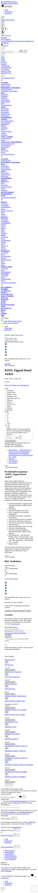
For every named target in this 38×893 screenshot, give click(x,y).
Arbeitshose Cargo (10, 727)
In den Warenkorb (10, 441)
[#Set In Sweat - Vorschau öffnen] (7, 662)
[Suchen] (4, 28)
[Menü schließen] (3, 35)
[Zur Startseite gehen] (8, 20)
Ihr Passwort (9, 631)
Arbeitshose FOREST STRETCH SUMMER (19, 765)
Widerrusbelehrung (10, 856)
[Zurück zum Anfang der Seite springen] (3, 888)
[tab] (21, 453)
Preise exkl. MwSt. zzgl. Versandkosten (17, 385)
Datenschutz (8, 11)
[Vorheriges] (3, 54)
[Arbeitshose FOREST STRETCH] (16, 746)
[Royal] (9, 408)
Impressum (8, 13)
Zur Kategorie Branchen (8, 197)
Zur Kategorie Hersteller (8, 283)
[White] (9, 410)
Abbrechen (8, 637)
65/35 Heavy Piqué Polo (12, 677)
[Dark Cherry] (11, 394)
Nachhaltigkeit (9, 854)
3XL (8, 425)
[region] (19, 338)
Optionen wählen (10, 670)
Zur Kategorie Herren (8, 78)
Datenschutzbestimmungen (19, 801)
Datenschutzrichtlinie (9, 812)
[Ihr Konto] (3, 32)
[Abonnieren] (24, 796)
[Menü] (3, 22)
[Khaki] (9, 400)
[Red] (9, 406)
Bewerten (8, 364)
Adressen (22, 41)
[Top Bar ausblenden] (3, 17)
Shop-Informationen (7, 847)
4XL (8, 427)
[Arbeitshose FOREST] (12, 734)
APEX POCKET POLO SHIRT (15, 715)
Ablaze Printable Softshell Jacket (15, 701)
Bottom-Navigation (7, 835)
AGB (6, 10)
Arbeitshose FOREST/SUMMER (15, 777)
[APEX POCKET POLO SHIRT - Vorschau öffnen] (7, 712)
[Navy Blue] (11, 404)
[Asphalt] (10, 390)
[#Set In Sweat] (10, 660)
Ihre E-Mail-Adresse (11, 627)
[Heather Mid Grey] (13, 398)
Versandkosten (5, 869)
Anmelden (4, 3)
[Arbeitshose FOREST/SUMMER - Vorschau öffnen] (7, 774)
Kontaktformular (16, 827)
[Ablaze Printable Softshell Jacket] (15, 696)
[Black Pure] (11, 392)
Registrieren (14, 3)
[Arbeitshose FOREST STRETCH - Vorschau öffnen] (7, 748)
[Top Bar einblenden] (3, 48)
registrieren (7, 39)
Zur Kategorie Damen (8, 154)
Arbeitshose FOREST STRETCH (15, 751)
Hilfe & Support (10, 850)
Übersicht (4, 41)
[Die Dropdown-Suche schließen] (25, 51)
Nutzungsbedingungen (26, 812)
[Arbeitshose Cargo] (11, 722)
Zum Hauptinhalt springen (9, 1)
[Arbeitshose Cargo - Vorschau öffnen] (7, 724)
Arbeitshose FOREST (11, 739)
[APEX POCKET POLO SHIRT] (16, 710)
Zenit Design (5, 878)
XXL (8, 423)
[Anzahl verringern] (8, 437)
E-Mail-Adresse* (6, 794)
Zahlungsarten (29, 41)
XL (8, 421)
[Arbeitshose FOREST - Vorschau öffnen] (7, 736)
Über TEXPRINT (10, 859)
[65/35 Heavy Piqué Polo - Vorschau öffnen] (7, 674)
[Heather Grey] (12, 396)
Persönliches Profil (13, 41)
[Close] (5, 337)
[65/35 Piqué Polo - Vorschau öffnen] (7, 686)
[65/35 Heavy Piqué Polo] (13, 672)
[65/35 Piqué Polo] (11, 684)
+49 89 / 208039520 (29, 822)
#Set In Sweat (9, 665)
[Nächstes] (3, 75)
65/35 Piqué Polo (10, 689)
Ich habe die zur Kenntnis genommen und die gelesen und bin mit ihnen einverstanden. (18, 802)
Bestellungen (5, 43)
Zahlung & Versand (11, 857)
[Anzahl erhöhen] (20, 437)
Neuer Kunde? (15, 624)
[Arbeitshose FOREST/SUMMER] (16, 772)
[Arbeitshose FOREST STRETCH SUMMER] (19, 760)
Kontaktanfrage (9, 852)
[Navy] (9, 402)
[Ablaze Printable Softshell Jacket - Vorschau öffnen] (7, 698)
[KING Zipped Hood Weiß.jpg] (14, 335)
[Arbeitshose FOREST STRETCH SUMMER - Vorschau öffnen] (7, 762)
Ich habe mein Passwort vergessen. (15, 633)
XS (8, 414)
